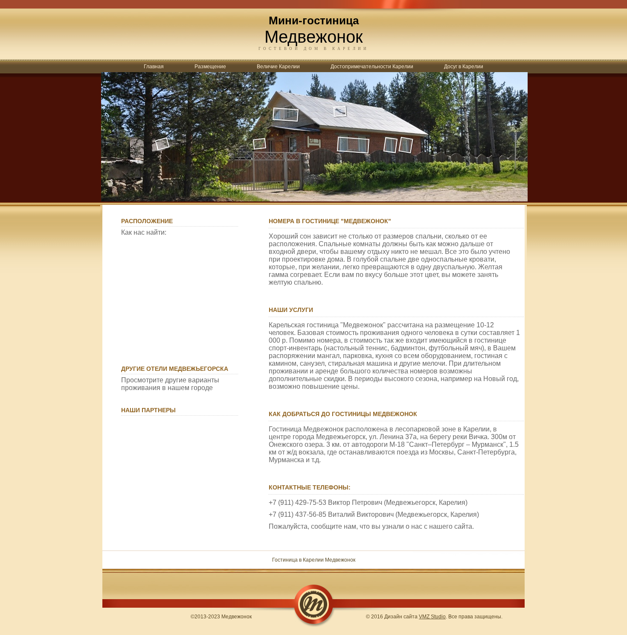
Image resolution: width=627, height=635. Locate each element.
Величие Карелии (278, 67)
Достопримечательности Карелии (372, 67)
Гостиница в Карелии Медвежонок (313, 560)
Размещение (210, 67)
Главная (154, 67)
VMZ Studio (432, 617)
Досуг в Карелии (463, 67)
